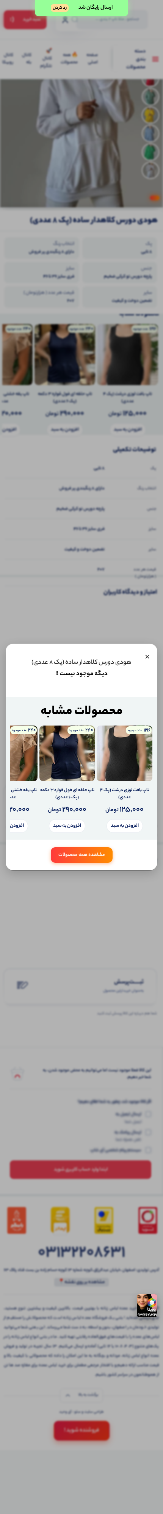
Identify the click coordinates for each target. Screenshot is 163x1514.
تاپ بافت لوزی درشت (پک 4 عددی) (124, 794)
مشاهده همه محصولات (81, 855)
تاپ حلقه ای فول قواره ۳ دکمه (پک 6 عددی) (67, 794)
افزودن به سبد (125, 826)
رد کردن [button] (60, 8)
